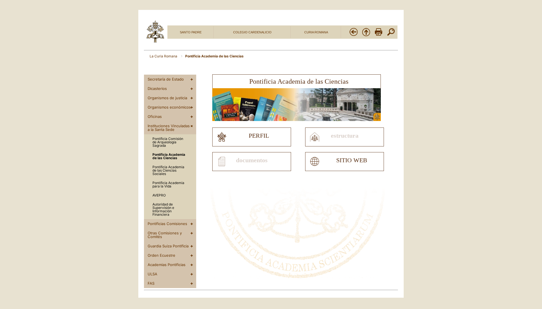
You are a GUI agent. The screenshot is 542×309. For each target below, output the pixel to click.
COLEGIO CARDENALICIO (252, 32)
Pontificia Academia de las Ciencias (168, 156)
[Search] (390, 35)
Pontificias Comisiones (167, 223)
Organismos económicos (169, 107)
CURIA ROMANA (316, 32)
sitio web (351, 160)
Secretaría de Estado (166, 79)
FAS (151, 283)
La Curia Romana (164, 56)
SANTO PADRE (191, 32)
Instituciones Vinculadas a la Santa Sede (169, 128)
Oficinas (155, 116)
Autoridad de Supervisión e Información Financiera (163, 209)
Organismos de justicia (167, 98)
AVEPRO (159, 195)
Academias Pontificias (166, 264)
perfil (259, 136)
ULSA (152, 274)
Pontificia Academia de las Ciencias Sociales (168, 170)
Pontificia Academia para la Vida (168, 184)
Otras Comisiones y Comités (165, 235)
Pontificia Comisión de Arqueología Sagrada (167, 142)
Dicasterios (157, 88)
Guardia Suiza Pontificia (168, 246)
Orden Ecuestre (161, 255)
